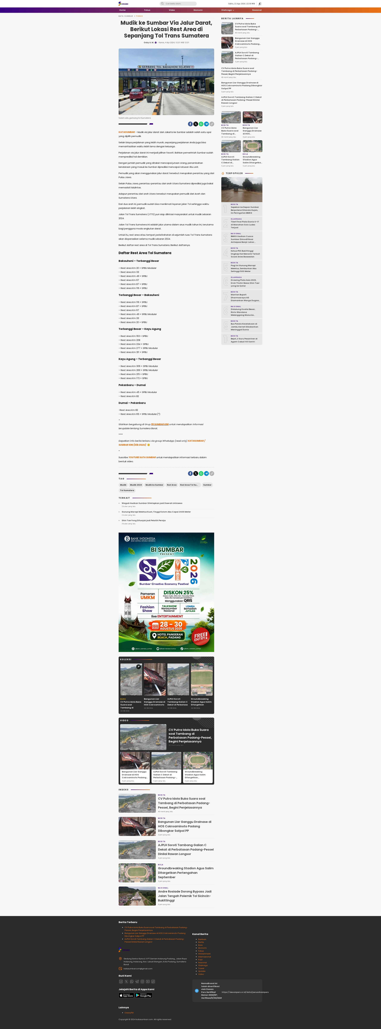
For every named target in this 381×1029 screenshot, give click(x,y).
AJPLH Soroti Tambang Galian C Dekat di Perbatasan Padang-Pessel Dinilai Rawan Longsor (178, 706)
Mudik (123, 485)
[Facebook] (190, 124)
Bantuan (202, 939)
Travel (201, 968)
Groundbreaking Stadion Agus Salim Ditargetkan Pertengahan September (201, 705)
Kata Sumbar (126, 16)
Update (202, 971)
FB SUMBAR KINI (160, 424)
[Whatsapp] (131, 981)
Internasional (204, 956)
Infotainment (204, 953)
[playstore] (143, 997)
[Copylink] (211, 124)
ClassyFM (129, 1012)
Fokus (139, 16)
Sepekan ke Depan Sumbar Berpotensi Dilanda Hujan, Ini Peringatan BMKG (245, 210)
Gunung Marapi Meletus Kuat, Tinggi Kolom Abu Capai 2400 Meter (156, 511)
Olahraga (203, 965)
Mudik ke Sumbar (154, 485)
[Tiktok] (153, 981)
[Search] (162, 4)
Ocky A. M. (149, 42)
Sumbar (207, 485)
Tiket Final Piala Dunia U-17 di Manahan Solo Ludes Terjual (245, 224)
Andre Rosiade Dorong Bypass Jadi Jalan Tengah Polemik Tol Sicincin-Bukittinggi (184, 895)
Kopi (200, 959)
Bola (200, 945)
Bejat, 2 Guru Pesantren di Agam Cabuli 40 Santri (244, 340)
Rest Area (172, 485)
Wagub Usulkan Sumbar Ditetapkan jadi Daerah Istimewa (152, 503)
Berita (201, 942)
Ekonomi (202, 948)
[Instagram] (142, 981)
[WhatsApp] (201, 124)
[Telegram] (206, 124)
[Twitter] (195, 124)
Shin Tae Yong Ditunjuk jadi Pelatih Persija (144, 520)
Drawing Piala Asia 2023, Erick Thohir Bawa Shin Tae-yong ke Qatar (245, 283)
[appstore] (126, 997)
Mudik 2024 (136, 485)
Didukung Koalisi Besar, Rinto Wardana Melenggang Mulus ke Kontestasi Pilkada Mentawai (243, 315)
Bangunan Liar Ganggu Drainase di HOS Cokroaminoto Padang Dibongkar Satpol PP (154, 705)
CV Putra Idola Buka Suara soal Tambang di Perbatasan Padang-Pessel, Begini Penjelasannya (130, 710)
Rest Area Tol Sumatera (190, 485)
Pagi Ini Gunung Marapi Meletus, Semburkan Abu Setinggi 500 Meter (243, 268)
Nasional (202, 962)
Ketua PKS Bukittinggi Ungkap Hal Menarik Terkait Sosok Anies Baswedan (245, 253)
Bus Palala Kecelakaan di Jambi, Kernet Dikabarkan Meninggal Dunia (244, 326)
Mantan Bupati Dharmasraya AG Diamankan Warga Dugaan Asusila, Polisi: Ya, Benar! (245, 299)
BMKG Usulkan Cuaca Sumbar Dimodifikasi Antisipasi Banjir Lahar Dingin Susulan (242, 240)
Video (201, 974)
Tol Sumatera (127, 490)
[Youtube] (147, 981)
